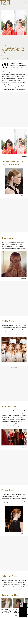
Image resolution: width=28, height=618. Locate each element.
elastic (19, 417)
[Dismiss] (25, 604)
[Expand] (20, 604)
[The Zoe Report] (5, 2)
